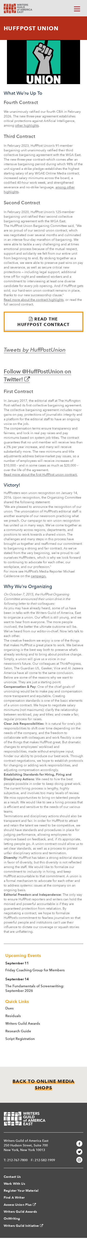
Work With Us (14, 1184)
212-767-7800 (17, 1160)
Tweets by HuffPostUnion (35, 350)
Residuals (13, 1016)
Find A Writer (14, 1197)
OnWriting (12, 1218)
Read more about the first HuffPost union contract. (40, 474)
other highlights (27, 125)
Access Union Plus (18, 1205)
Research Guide (18, 1031)
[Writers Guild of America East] (18, 8)
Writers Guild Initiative (21, 1226)
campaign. (38, 576)
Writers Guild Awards (22, 1023)
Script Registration (20, 1039)
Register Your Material (21, 1190)
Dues (9, 1008)
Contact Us (12, 1177)
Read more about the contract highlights (34, 300)
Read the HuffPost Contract (43, 322)
